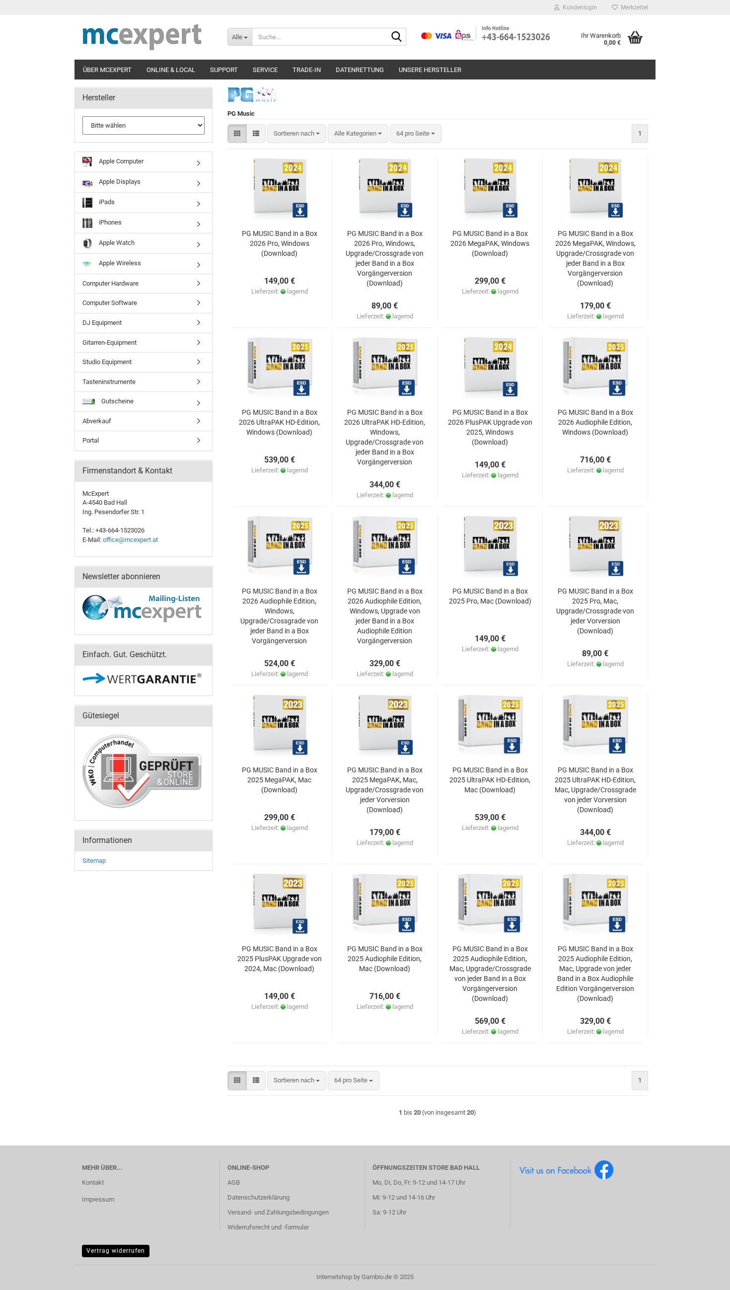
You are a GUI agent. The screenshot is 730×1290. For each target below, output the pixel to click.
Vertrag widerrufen (115, 1250)
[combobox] (296, 134)
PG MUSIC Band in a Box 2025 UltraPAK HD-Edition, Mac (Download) (489, 780)
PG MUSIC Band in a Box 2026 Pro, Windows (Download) (279, 243)
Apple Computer (120, 161)
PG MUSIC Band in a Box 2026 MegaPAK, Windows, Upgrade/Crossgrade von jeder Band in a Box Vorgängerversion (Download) (595, 258)
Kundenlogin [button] (578, 7)
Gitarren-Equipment (109, 342)
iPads (106, 202)
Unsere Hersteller (430, 70)
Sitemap (94, 860)
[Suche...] (396, 37)
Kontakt (93, 1182)
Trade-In (306, 70)
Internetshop (334, 1277)
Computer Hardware (110, 283)
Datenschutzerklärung (258, 1197)
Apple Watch (116, 242)
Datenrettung (360, 70)
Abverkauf (96, 421)
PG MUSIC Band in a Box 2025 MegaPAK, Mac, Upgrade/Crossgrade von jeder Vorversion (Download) (385, 790)
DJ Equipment (102, 322)
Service (265, 70)
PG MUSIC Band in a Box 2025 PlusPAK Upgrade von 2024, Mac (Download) (279, 959)
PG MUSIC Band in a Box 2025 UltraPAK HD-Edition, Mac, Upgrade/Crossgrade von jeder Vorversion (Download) (595, 790)
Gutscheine (117, 401)
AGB (233, 1182)
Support (224, 70)
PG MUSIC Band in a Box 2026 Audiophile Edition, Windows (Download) (595, 422)
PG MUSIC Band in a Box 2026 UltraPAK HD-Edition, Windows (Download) (279, 422)
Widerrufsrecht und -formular (268, 1227)
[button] (237, 134)
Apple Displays (119, 181)
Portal (90, 440)
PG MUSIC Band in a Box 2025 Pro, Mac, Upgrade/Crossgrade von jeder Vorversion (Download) (595, 611)
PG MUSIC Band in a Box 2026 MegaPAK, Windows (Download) (489, 243)
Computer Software (109, 302)
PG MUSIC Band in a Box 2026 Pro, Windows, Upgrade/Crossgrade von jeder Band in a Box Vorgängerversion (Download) (385, 258)
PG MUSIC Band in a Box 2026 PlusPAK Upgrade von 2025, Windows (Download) (490, 427)
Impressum (98, 1199)
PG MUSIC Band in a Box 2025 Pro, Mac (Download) (490, 596)
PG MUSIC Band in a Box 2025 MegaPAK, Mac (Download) (279, 780)
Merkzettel (633, 7)
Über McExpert (107, 70)
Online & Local (170, 70)
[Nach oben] (703, 1275)
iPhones (109, 222)
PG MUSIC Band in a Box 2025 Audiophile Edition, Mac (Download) (385, 959)
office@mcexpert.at (130, 539)
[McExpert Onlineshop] (147, 37)
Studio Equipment (107, 362)
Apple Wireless (119, 263)
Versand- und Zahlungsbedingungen (278, 1212)
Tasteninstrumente (109, 381)
